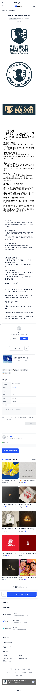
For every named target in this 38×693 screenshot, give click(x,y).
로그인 (34, 6)
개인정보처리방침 (26, 669)
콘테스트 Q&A (7, 642)
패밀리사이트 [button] (6, 607)
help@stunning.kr (23, 658)
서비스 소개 (6, 637)
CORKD (21, 482)
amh (3, 507)
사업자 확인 (8, 672)
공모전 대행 (19, 675)
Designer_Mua (5, 531)
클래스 (30, 672)
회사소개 (10, 669)
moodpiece (5, 482)
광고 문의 (23, 672)
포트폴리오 (4, 10)
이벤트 (6, 647)
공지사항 (17, 669)
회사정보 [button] (5, 602)
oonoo (21, 555)
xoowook (21, 531)
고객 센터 (5, 652)
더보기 (33, 459)
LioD (3, 579)
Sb (19, 332)
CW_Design (22, 507)
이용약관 (16, 672)
